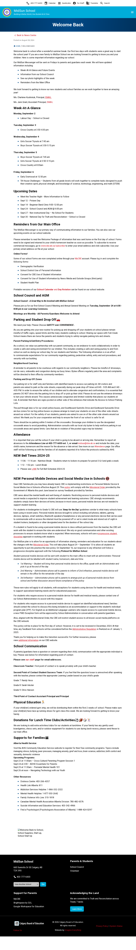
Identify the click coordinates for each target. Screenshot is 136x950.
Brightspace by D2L (23, 902)
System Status (116, 926)
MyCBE (17, 899)
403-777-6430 (23, 877)
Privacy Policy (102, 926)
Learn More (77, 909)
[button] (22, 877)
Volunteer (74, 871)
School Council (77, 867)
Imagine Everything (73, 930)
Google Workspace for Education (29, 906)
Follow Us (18, 930)
